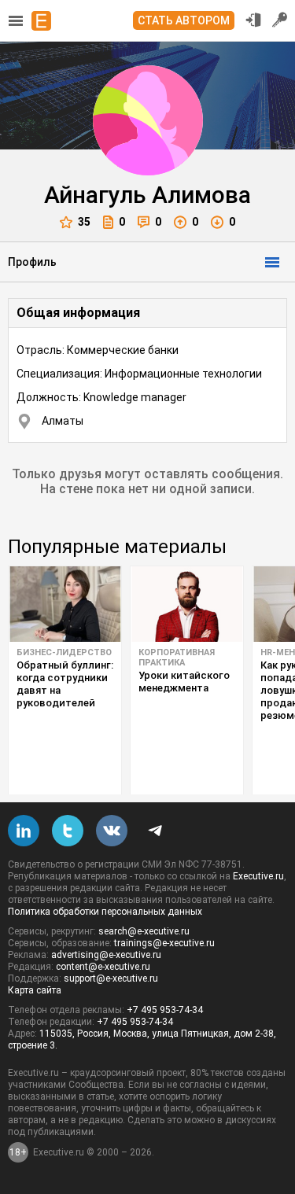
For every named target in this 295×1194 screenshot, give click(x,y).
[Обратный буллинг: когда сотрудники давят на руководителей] (65, 604)
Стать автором (184, 20)
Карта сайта (34, 990)
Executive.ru (258, 876)
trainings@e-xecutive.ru (164, 943)
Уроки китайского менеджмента (184, 681)
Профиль (32, 262)
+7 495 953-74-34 (165, 1009)
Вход (253, 19)
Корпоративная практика (176, 657)
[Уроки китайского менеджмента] (187, 604)
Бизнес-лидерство (64, 652)
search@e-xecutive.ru (144, 931)
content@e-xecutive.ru (103, 966)
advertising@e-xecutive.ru (106, 954)
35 (84, 222)
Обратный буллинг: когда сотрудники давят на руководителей (65, 684)
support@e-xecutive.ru (111, 978)
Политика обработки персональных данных (105, 911)
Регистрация (280, 19)
